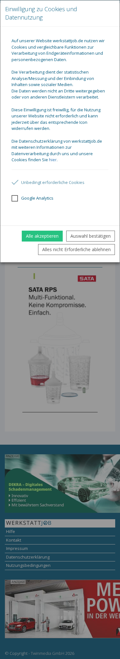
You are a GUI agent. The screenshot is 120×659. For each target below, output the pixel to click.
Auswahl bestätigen (90, 236)
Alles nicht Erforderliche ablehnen (76, 249)
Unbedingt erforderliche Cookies (52, 182)
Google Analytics (37, 198)
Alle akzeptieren (42, 236)
